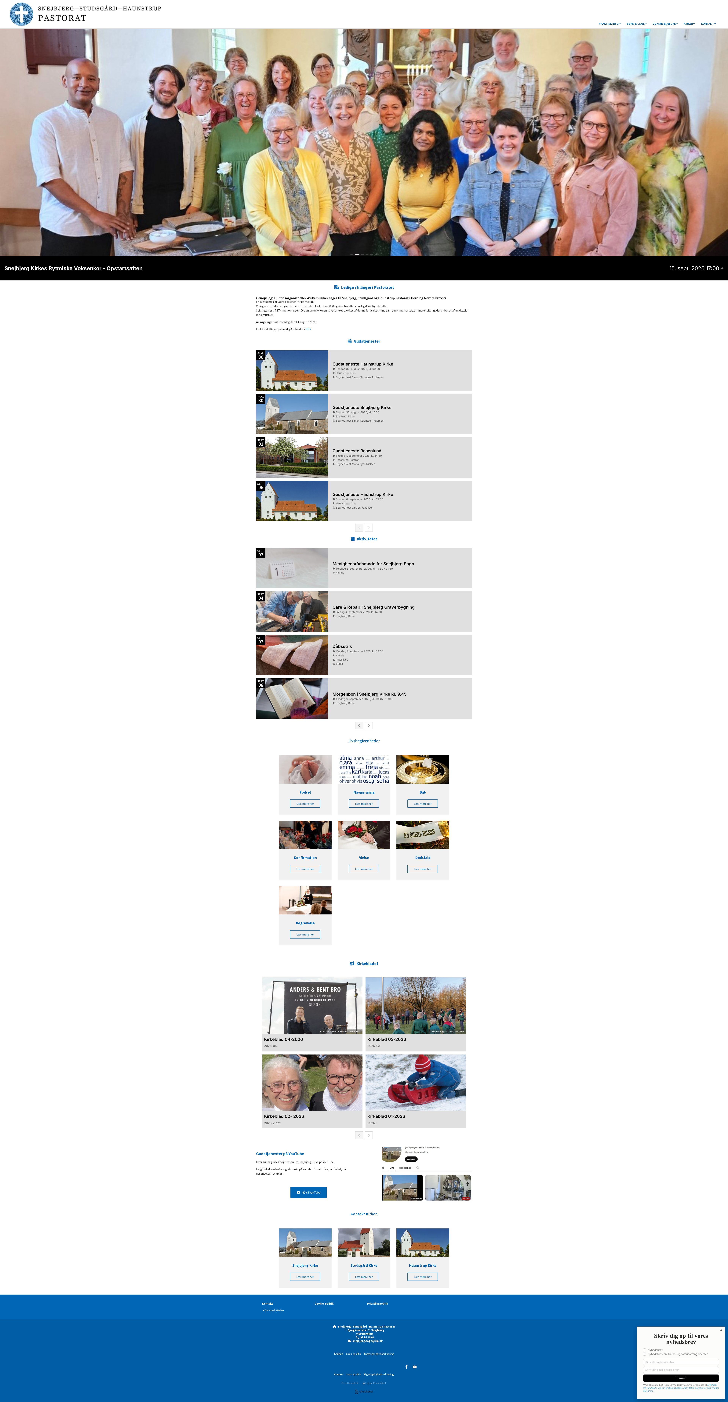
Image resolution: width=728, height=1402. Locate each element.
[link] (610, 24)
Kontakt (707, 23)
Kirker (688, 23)
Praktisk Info (609, 23)
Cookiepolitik (353, 1354)
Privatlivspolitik (377, 1303)
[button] (305, 803)
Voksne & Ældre (664, 23)
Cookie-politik (324, 1303)
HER (308, 329)
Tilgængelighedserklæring (379, 1354)
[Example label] (406, 1367)
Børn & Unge (636, 23)
